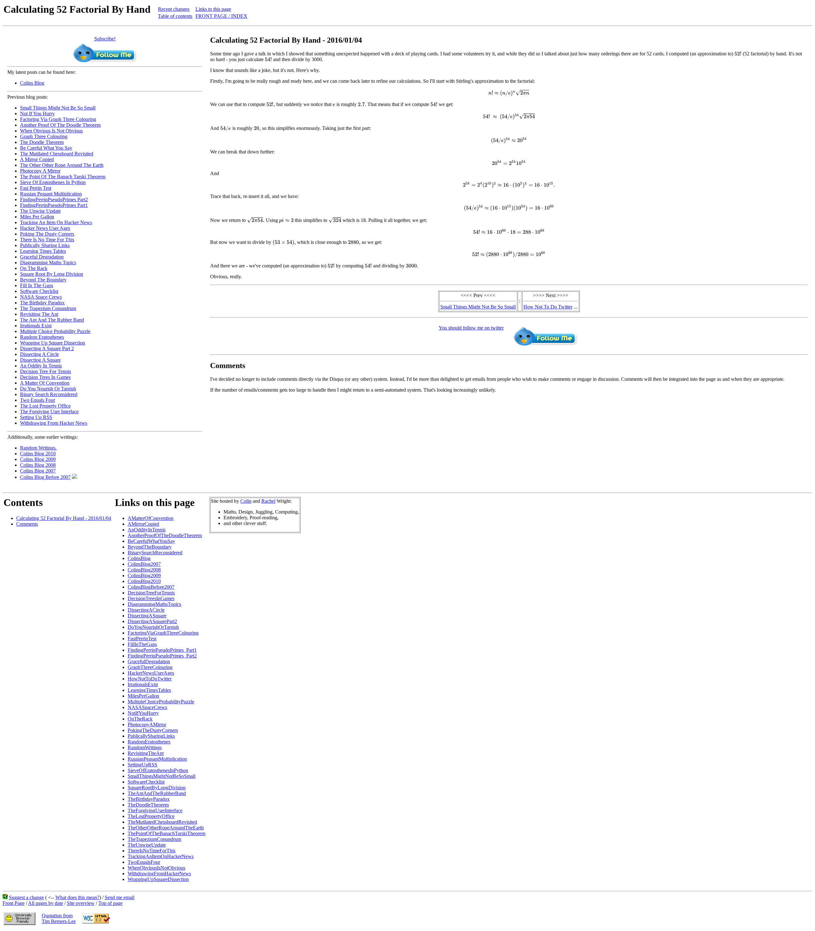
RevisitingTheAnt (146, 753)
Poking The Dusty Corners (47, 234)
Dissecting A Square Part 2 (47, 348)
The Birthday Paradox (42, 302)
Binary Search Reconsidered (48, 394)
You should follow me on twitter (471, 327)
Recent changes (173, 9)
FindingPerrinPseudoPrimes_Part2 (162, 655)
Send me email (119, 897)
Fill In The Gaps (36, 285)
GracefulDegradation (149, 661)
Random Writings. (38, 448)
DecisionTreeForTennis (151, 592)
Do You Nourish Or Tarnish (48, 388)
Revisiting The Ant (39, 314)
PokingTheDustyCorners (153, 730)
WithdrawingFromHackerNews (159, 873)
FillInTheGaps (142, 644)
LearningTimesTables (149, 690)
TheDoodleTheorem (148, 804)
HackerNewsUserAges (151, 673)
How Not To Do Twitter (547, 306)
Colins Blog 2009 (38, 459)
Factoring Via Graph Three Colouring (58, 119)
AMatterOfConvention (151, 518)
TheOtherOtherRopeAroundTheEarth (166, 827)
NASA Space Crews (41, 297)
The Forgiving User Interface (49, 411)
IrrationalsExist (143, 684)
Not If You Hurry (37, 113)
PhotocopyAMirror (147, 724)
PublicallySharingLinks (151, 736)
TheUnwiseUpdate (147, 845)
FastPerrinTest (142, 638)
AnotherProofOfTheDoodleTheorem (165, 535)
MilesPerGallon (143, 696)
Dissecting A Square (40, 360)
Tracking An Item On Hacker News (56, 222)
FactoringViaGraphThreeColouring (163, 633)
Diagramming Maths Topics (48, 262)
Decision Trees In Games (45, 377)
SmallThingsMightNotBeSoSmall (161, 776)
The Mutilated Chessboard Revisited (56, 153)
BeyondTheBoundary (150, 547)
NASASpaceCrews (147, 707)
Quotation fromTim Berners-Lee (59, 918)
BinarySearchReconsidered (155, 552)
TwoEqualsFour (144, 862)
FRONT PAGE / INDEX (221, 16)
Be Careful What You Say (46, 148)
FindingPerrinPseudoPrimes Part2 (54, 199)
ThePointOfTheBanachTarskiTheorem (166, 833)
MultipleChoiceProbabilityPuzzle (161, 701)
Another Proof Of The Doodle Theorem (60, 125)
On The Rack (33, 268)
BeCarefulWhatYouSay (151, 541)
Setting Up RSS (36, 417)
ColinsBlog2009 (144, 575)
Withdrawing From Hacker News (53, 423)
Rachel (268, 501)
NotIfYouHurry (143, 713)
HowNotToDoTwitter (150, 678)
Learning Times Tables (43, 251)
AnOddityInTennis (147, 529)
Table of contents (175, 16)
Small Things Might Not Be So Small (58, 107)
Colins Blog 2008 (38, 465)
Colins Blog (32, 83)
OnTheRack (140, 718)
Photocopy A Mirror (40, 171)
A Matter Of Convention (44, 383)
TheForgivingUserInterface (155, 810)
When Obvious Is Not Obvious (51, 130)
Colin (246, 501)
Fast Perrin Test (35, 188)
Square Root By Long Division (51, 274)
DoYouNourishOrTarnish (153, 627)
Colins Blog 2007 (38, 470)
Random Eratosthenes (42, 337)
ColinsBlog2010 (144, 581)
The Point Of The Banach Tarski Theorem (62, 176)
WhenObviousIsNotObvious (156, 868)
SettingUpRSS (142, 764)
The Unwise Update (40, 211)
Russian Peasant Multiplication (51, 193)
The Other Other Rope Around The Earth (61, 165)
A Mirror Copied (37, 159)
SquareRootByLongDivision (157, 787)
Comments (27, 524)
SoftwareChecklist (146, 782)
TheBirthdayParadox (149, 799)
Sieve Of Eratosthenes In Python (53, 182)
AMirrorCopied (143, 524)
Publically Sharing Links (45, 245)
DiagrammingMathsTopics (154, 604)
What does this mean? (77, 897)
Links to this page (213, 9)
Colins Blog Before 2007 (45, 477)
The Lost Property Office (45, 406)
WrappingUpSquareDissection (158, 879)
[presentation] (737, 53)
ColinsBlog (139, 558)
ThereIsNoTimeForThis (151, 850)
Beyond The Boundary (43, 279)
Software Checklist (39, 291)
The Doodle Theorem (42, 142)
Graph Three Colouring (43, 136)
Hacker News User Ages (45, 228)
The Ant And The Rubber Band (52, 320)
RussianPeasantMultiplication (157, 759)
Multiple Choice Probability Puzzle (55, 331)
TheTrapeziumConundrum (154, 839)
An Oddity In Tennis (41, 365)
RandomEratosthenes (149, 741)
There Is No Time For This (47, 239)
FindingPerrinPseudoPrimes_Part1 (162, 650)
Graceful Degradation (42, 256)
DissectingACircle (146, 610)
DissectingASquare (147, 615)
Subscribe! (105, 38)
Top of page (110, 903)
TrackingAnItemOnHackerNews (161, 856)
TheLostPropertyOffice (151, 816)
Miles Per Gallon (37, 216)
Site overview (81, 903)
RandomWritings (145, 747)
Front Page (14, 903)
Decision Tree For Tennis (45, 371)
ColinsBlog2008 (144, 569)
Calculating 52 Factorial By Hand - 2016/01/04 (63, 518)
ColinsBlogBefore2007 (151, 587)
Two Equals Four (37, 400)
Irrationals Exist (36, 325)
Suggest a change (26, 897)
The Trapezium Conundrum (48, 308)
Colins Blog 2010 (38, 453)
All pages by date (45, 903)
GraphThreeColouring (150, 667)
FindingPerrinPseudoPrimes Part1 (54, 205)
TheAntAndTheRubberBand (157, 793)
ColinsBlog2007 (144, 564)
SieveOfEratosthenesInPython (158, 770)
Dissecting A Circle (39, 354)
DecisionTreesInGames (151, 598)
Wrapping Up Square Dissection (52, 342)
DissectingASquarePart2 (152, 621)
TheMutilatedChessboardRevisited (162, 822)
